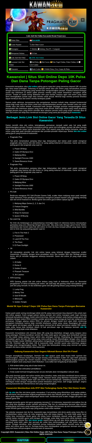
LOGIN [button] (69, 440)
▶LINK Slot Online (37, 58)
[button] (9, 20)
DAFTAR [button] (23, 440)
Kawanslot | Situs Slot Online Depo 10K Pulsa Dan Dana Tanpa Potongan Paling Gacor (51, 432)
